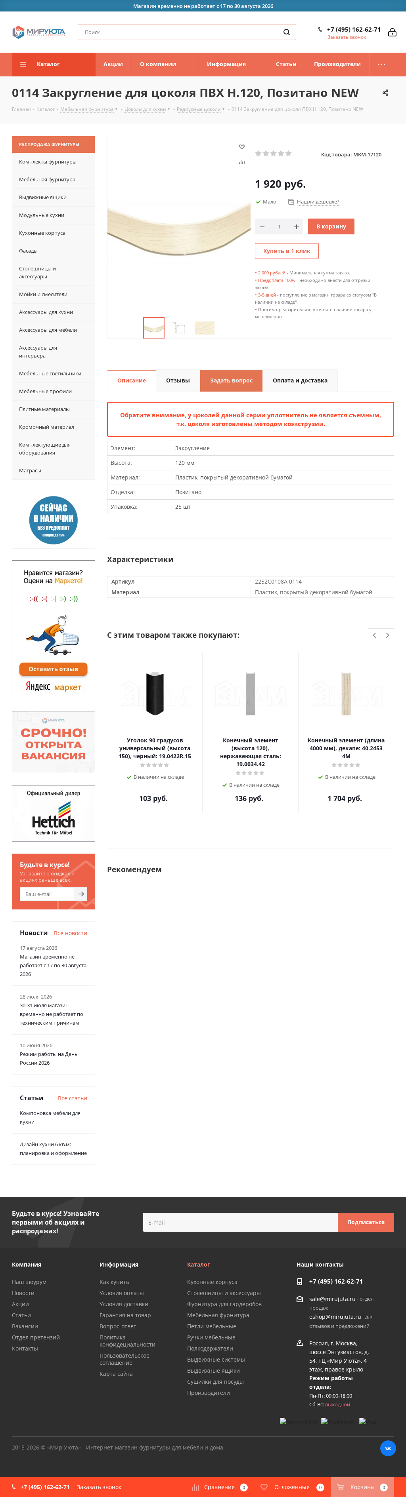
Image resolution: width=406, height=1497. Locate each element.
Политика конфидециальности (127, 1340)
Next (387, 636)
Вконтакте (388, 1448)
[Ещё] (382, 64)
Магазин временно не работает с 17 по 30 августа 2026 (53, 965)
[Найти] (286, 32)
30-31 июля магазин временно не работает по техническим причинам (51, 1014)
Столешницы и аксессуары (224, 1293)
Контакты (25, 1348)
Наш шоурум (29, 1282)
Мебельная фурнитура (218, 1315)
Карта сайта (116, 1373)
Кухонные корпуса (212, 1282)
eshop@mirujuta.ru (335, 1317)
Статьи (21, 1315)
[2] (266, 153)
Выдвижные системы (216, 1359)
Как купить (114, 1282)
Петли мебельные (211, 1326)
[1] (258, 153)
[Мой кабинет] (392, 32)
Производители (208, 1392)
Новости (23, 1293)
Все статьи (72, 1098)
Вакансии (25, 1326)
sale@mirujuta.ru (332, 1299)
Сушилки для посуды (215, 1381)
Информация (119, 1264)
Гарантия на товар (125, 1315)
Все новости (70, 933)
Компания (26, 1264)
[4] (281, 153)
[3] (274, 153)
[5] (289, 153)
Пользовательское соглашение (124, 1359)
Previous (374, 636)
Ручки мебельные (211, 1337)
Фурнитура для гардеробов (224, 1304)
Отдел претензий (36, 1337)
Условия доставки (124, 1304)
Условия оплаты (122, 1293)
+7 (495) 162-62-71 (354, 29)
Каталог (198, 1264)
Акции (20, 1304)
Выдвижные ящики (213, 1370)
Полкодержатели (210, 1348)
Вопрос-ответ (118, 1326)
